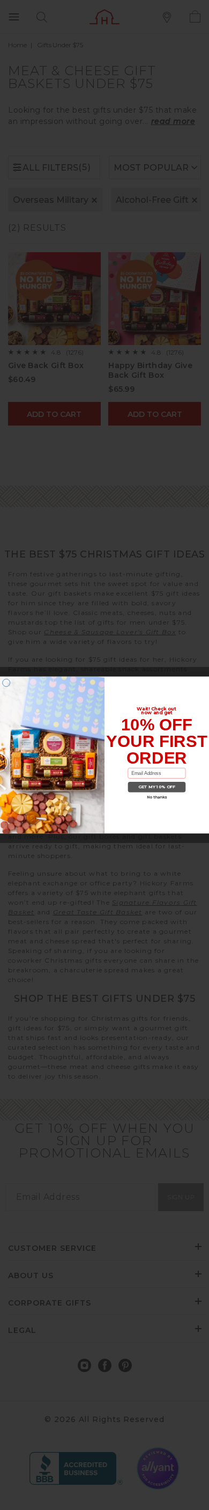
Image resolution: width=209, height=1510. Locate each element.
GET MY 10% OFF (157, 787)
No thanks (157, 797)
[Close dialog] (6, 682)
